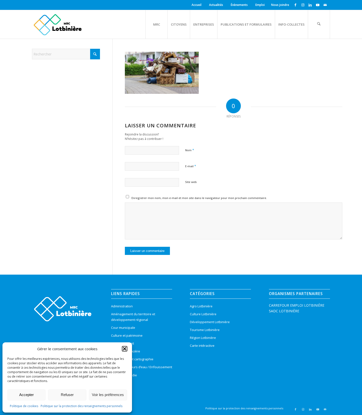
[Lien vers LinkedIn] (310, 5)
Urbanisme (119, 383)
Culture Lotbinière (203, 314)
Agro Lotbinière (201, 306)
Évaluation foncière (125, 351)
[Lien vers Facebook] (295, 5)
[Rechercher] (319, 24)
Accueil (196, 5)
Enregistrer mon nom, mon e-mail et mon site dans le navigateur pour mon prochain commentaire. (199, 198)
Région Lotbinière (203, 337)
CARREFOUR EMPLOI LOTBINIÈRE (296, 305)
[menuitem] (197, 5)
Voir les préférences (108, 395)
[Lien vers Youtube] (317, 5)
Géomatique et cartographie (132, 359)
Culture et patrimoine (127, 335)
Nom (189, 150)
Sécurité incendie (124, 375)
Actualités (216, 5)
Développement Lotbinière (210, 322)
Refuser (67, 395)
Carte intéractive (202, 345)
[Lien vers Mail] (325, 5)
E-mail (190, 166)
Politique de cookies (24, 406)
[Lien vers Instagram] (302, 5)
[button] (124, 348)
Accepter (26, 395)
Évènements (239, 5)
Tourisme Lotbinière (205, 330)
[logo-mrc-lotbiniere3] (57, 24)
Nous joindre (280, 5)
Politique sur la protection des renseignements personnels (81, 406)
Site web (191, 182)
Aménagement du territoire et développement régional (133, 317)
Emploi (260, 5)
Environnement (122, 343)
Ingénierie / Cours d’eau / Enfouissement (141, 367)
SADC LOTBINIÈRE (284, 311)
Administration (122, 306)
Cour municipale (123, 327)
